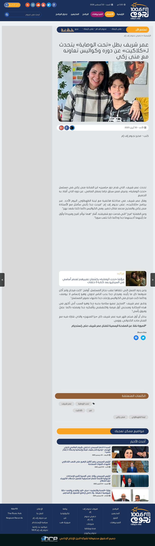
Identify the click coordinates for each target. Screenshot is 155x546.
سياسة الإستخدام (40, 522)
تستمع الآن (141, 29)
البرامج (85, 14)
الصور (115, 518)
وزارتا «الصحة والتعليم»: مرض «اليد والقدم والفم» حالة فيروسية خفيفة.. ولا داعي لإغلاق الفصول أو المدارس (85, 491)
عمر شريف (66, 404)
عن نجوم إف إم (40, 518)
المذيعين (75, 14)
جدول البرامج (61, 14)
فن (90, 410)
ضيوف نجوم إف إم (90, 510)
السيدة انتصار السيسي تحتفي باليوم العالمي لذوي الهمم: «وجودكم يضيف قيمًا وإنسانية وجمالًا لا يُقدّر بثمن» (86, 449)
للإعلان (40, 509)
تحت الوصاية (83, 404)
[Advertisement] (102, 163)
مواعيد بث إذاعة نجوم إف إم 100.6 (39, 528)
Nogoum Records (14, 518)
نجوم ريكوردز (90, 533)
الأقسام (109, 14)
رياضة (65, 509)
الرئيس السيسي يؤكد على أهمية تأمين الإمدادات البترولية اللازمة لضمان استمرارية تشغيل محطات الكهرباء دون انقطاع (85, 478)
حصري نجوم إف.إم (133, 35)
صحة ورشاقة (90, 528)
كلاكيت (79, 410)
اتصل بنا (39, 513)
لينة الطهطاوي (138, 417)
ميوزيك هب (64, 522)
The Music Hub (14, 513)
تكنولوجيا (64, 513)
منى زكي (120, 417)
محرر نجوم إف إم (131, 135)
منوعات (90, 524)
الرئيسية (120, 14)
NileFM (14, 509)
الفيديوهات (97, 14)
